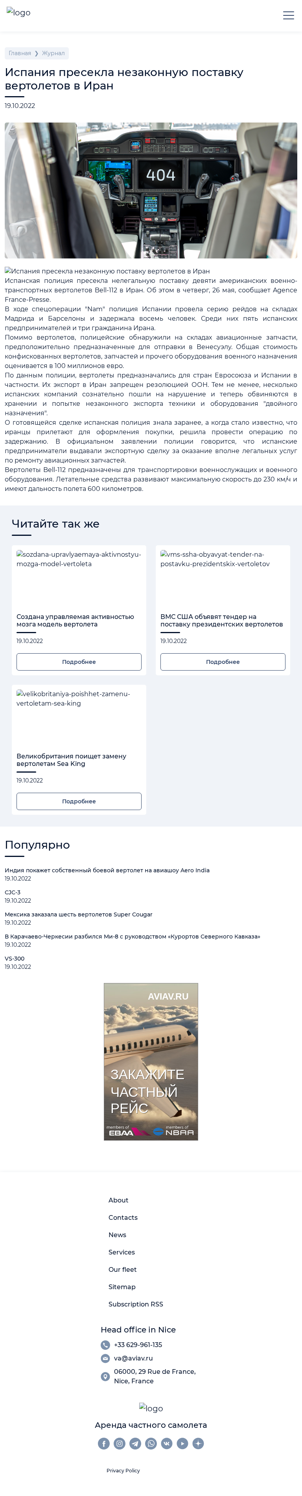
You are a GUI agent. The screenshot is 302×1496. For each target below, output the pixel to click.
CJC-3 (12, 892)
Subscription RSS (136, 1304)
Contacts (123, 1217)
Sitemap (122, 1287)
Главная (20, 53)
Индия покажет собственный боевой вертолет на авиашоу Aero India (107, 870)
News (117, 1235)
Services (122, 1252)
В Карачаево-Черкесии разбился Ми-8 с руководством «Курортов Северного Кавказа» (132, 936)
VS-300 (14, 958)
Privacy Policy (123, 1471)
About (119, 1200)
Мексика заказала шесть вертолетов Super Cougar (79, 914)
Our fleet (123, 1269)
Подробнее (79, 661)
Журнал (53, 53)
